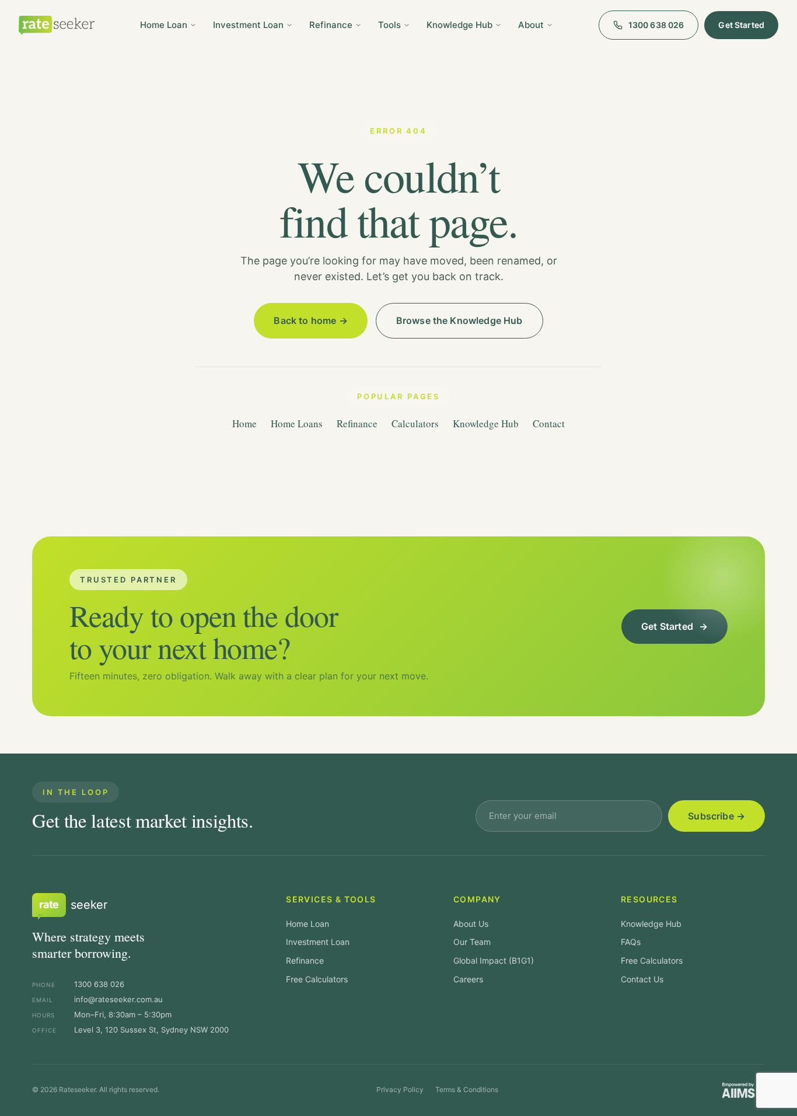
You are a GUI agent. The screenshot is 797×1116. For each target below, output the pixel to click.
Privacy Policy (400, 1089)
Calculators (415, 423)
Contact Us (642, 979)
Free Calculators (317, 979)
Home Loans (297, 423)
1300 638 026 (656, 25)
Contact (549, 423)
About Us (470, 924)
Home (244, 423)
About (531, 24)
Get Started (741, 25)
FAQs (631, 942)
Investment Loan (248, 24)
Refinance (330, 24)
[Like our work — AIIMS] (740, 1090)
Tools (389, 24)
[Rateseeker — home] (57, 25)
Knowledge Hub (459, 24)
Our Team (472, 942)
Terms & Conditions (466, 1089)
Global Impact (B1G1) (493, 960)
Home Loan (163, 24)
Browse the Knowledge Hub (459, 320)
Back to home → (310, 320)
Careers (468, 979)
